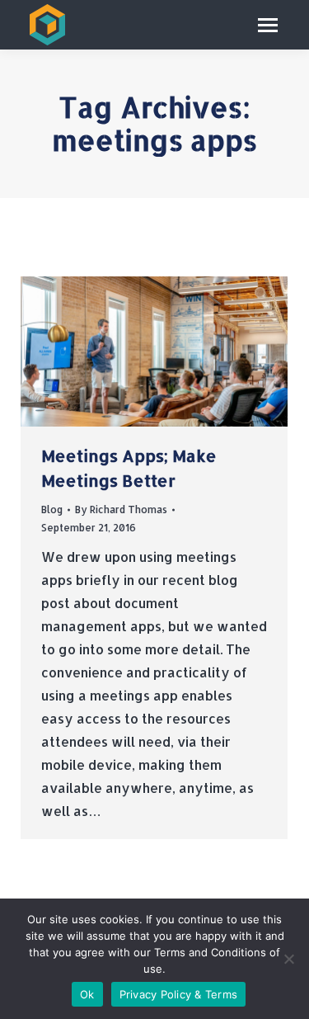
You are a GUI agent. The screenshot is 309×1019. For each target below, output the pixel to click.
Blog (52, 509)
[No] (288, 959)
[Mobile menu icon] (267, 25)
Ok (87, 994)
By (121, 509)
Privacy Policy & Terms (178, 994)
